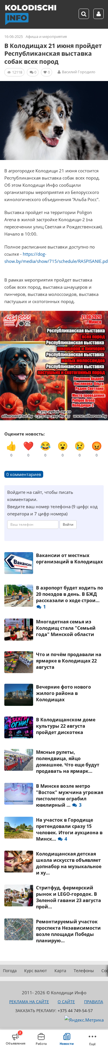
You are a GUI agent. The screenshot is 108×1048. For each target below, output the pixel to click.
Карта (60, 970)
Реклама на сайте (29, 1001)
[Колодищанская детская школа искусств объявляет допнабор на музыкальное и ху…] (18, 861)
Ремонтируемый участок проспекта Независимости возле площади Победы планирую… (68, 931)
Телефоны (84, 970)
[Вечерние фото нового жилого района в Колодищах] (18, 695)
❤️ (28, 449)
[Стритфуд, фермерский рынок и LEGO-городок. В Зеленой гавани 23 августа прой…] (18, 895)
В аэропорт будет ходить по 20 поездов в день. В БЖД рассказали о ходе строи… (69, 597)
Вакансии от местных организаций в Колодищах (69, 558)
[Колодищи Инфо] (30, 15)
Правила (93, 1001)
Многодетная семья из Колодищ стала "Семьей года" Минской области (66, 628)
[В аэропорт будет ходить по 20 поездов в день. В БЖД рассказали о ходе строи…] (18, 595)
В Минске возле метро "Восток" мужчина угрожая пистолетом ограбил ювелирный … (69, 795)
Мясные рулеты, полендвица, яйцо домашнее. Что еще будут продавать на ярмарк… (67, 761)
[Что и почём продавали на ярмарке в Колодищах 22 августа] (18, 662)
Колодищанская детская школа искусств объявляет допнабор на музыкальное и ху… (68, 863)
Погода (10, 970)
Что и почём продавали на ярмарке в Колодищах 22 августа (68, 660)
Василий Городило (78, 71)
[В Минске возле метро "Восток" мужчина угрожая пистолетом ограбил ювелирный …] (18, 794)
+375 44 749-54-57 (75, 1010)
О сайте (66, 1001)
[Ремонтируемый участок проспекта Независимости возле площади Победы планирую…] (18, 929)
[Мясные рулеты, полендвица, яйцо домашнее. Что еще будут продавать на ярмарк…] (18, 760)
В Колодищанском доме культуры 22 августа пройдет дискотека (65, 725)
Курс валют (35, 970)
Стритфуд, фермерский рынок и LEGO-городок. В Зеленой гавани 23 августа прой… (68, 897)
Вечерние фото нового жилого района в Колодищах (63, 693)
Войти (68, 524)
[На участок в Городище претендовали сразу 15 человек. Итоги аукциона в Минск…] (18, 828)
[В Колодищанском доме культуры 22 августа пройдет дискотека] (18, 727)
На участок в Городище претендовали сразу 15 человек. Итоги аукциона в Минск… (69, 829)
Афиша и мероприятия (46, 36)
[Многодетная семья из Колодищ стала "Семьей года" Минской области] (18, 629)
